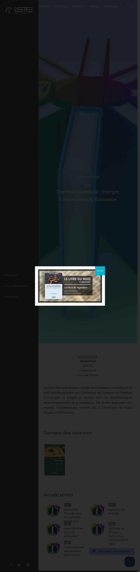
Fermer (100, 270)
